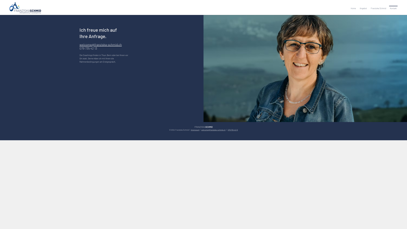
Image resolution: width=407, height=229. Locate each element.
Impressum (195, 130)
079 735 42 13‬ (233, 130)
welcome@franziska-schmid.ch (100, 44)
